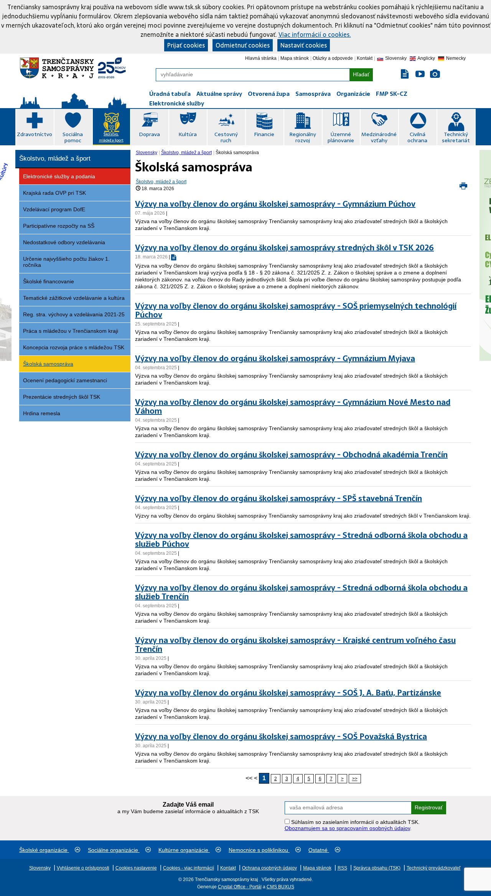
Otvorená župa (269, 94)
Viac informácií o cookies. (314, 34)
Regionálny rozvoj (302, 137)
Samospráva (313, 94)
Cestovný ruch (226, 137)
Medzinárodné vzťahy (379, 137)
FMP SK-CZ (391, 94)
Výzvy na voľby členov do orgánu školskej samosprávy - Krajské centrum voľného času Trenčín (295, 644)
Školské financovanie (48, 281)
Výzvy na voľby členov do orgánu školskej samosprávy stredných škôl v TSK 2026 (284, 248)
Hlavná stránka (261, 58)
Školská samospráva (48, 364)
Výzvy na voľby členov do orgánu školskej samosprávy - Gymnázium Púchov (275, 204)
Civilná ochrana (417, 137)
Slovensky (146, 152)
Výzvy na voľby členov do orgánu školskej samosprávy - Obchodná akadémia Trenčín (291, 455)
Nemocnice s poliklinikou (259, 850)
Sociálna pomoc (73, 137)
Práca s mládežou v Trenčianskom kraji (70, 331)
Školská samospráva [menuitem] (237, 152)
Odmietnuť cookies (243, 45)
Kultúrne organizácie (184, 850)
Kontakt (364, 58)
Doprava (149, 134)
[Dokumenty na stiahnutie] (405, 74)
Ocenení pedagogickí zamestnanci (65, 380)
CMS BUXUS (280, 886)
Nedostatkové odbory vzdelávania (64, 242)
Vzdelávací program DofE (54, 209)
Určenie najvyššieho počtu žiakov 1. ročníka (66, 262)
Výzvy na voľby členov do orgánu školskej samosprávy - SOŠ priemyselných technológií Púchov (295, 310)
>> (355, 778)
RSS (342, 868)
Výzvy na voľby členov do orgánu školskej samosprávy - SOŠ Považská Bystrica (281, 736)
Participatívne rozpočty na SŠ (58, 226)
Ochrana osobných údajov (269, 868)
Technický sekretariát (456, 137)
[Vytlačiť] (463, 187)
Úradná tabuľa (170, 94)
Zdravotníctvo (34, 134)
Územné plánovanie (341, 137)
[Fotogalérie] (435, 74)
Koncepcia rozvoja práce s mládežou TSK (73, 347)
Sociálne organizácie (114, 850)
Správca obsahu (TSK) (376, 868)
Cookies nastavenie (136, 868)
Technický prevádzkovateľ (434, 868)
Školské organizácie (44, 850)
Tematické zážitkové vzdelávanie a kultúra (74, 298)
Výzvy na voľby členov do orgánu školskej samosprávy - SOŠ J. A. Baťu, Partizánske (288, 693)
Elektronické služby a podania (59, 176)
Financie (264, 134)
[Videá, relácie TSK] (420, 74)
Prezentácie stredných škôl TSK (61, 397)
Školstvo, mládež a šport (111, 137)
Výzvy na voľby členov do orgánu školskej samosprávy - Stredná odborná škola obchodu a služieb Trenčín (301, 592)
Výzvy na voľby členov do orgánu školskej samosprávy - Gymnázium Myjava (275, 358)
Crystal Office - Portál (240, 886)
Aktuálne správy (219, 94)
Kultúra (187, 134)
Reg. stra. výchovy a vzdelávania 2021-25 (74, 314)
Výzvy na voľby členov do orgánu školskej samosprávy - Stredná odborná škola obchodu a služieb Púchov (301, 539)
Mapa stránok (294, 58)
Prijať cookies (186, 45)
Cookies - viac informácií (188, 868)
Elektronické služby (176, 103)
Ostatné (318, 850)
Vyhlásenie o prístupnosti (83, 868)
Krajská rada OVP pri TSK (54, 193)
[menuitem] (147, 152)
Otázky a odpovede (333, 58)
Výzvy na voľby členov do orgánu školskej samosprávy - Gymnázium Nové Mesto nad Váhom (292, 406)
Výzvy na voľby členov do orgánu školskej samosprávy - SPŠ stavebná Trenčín (278, 498)
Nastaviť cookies (303, 45)
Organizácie (353, 94)
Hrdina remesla (41, 413)
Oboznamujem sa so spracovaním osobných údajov (347, 828)
